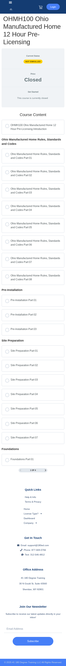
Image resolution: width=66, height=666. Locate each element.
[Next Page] (45, 470)
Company (28, 523)
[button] (10, 2)
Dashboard (29, 518)
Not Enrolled (33, 62)
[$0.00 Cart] (40, 7)
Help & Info (30, 497)
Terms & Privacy (33, 501)
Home (27, 509)
